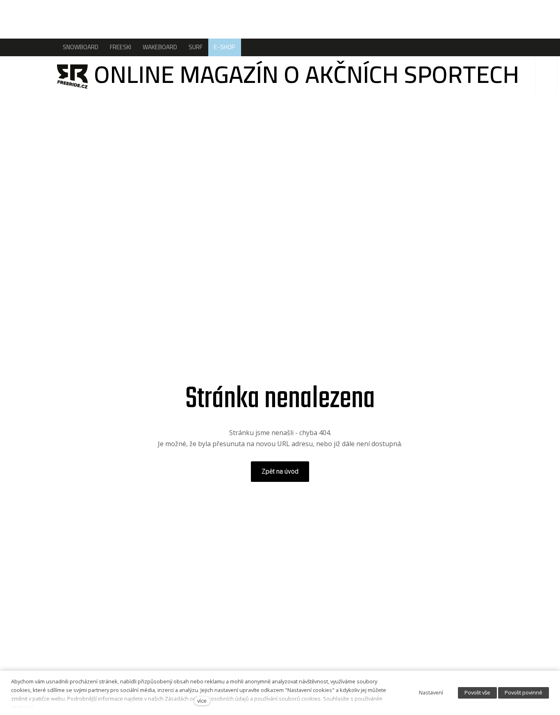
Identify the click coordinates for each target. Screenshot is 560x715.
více (202, 700)
